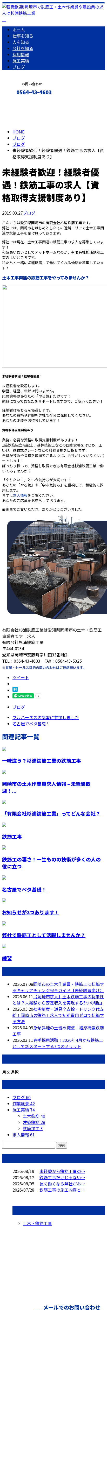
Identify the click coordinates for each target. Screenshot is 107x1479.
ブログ (18, 67)
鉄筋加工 (33, 1128)
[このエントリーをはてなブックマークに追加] (15, 690)
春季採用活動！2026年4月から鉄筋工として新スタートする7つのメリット (57, 1043)
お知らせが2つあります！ (30, 912)
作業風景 (23, 1103)
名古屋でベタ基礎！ (24, 889)
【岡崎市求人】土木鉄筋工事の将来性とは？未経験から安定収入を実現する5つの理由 (58, 999)
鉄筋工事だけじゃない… (62, 1177)
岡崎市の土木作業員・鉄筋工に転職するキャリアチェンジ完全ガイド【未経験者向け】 (58, 987)
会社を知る (22, 48)
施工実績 (20, 61)
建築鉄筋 (34, 1122)
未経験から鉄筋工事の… (62, 1171)
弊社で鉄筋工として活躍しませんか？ (43, 934)
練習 (7, 957)
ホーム (18, 29)
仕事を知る (22, 36)
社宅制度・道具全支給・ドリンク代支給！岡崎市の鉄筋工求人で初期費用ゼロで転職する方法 (58, 1015)
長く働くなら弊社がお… (62, 1183)
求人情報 (20, 495)
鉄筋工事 (12, 836)
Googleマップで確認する (27, 1424)
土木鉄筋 (34, 1116)
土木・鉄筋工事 (37, 1223)
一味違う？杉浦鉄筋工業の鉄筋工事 (41, 760)
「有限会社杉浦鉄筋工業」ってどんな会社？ (51, 813)
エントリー (20, 103)
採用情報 (20, 54)
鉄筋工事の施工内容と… (62, 1190)
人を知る (20, 42)
